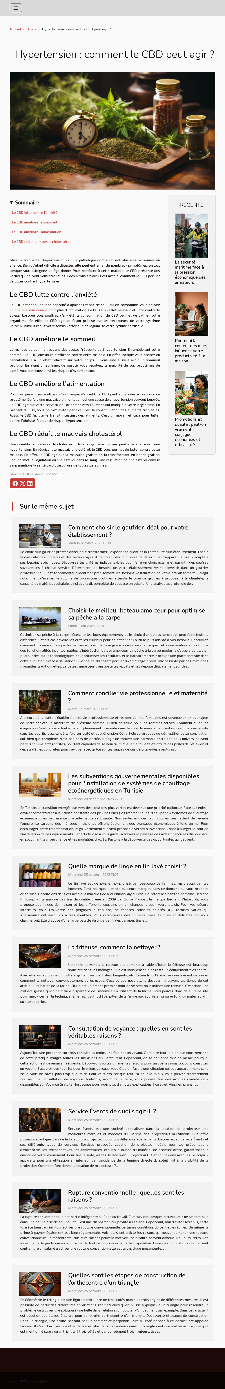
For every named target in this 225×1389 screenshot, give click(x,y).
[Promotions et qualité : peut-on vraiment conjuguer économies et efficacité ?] (191, 392)
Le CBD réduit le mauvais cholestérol (41, 241)
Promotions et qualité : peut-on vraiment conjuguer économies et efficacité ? (190, 432)
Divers (31, 29)
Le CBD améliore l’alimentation (36, 232)
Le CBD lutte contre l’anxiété (34, 212)
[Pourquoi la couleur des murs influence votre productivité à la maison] (191, 314)
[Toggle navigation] (16, 8)
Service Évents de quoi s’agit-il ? (112, 1111)
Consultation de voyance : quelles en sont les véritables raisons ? (130, 1032)
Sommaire (27, 202)
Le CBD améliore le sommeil (34, 222)
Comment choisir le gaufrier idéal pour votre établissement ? (128, 531)
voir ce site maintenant (28, 310)
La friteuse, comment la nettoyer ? (114, 947)
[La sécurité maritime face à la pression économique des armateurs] (191, 235)
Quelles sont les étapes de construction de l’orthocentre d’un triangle (126, 1279)
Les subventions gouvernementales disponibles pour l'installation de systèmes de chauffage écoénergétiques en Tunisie (133, 783)
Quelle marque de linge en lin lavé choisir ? (127, 866)
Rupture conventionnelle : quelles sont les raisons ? (126, 1196)
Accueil (15, 29)
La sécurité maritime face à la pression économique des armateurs (190, 272)
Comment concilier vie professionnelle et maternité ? (138, 697)
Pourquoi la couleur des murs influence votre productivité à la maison (191, 351)
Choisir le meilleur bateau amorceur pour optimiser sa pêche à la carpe (137, 614)
